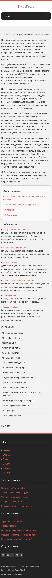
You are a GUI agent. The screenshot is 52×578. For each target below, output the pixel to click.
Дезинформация (10, 262)
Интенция (9, 210)
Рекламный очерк (11, 358)
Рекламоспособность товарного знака (22, 205)
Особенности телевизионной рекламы (19, 535)
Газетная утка (9, 343)
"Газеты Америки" (9, 526)
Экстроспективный (12, 416)
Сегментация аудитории (14, 383)
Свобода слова (10, 295)
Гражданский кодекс (12, 307)
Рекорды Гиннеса (11, 338)
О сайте (6, 464)
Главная (6, 450)
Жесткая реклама (11, 348)
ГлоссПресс (26, 6)
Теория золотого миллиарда (14, 493)
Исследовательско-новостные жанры (18, 530)
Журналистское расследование (18, 378)
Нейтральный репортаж (14, 373)
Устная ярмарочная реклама (16, 406)
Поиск (5, 459)
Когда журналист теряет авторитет (19, 401)
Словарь (7, 455)
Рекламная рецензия (13, 333)
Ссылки (6, 473)
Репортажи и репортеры (14, 368)
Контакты (7, 468)
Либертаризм (11, 215)
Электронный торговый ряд (14, 488)
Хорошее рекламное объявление (18, 280)
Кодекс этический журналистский (16, 506)
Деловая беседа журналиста (16, 248)
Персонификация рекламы (15, 388)
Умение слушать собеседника (15, 497)
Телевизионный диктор (14, 363)
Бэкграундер (9, 411)
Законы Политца (11, 353)
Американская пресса (11, 502)
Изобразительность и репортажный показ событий (22, 394)
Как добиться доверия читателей (16, 539)
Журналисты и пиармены (13, 521)
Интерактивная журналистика (17, 229)
